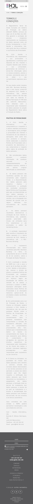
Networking (16, 468)
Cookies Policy (16, 500)
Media (17, 470)
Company (16, 463)
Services (16, 465)
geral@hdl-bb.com (17, 424)
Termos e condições (17, 12)
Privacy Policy (16, 497)
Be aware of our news (9, 449)
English (9, 1)
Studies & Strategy (16, 473)
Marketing (16, 477)
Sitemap (16, 502)
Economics (16, 475)
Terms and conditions (16, 499)
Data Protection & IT (16, 480)
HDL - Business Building (12, 6)
